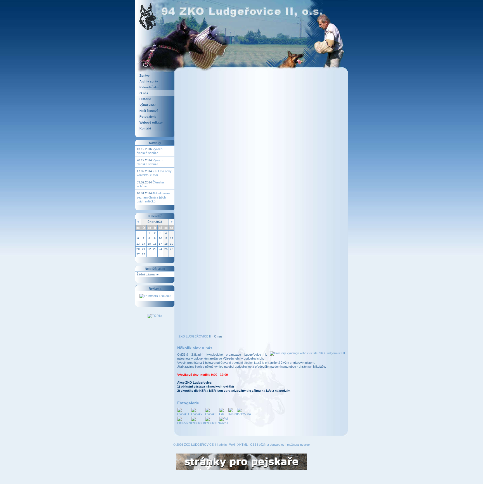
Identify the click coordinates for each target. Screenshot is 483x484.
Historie (145, 99)
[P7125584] (244, 411)
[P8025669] (184, 420)
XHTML (242, 444)
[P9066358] (198, 420)
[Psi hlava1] (223, 420)
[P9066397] (212, 420)
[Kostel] (232, 411)
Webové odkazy (151, 122)
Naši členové (148, 110)
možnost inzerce (298, 444)
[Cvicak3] (212, 411)
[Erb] (223, 411)
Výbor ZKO (147, 105)
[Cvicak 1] (184, 411)
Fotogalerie (147, 116)
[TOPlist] (155, 315)
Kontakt (145, 128)
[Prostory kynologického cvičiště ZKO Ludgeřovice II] (307, 353)
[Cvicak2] (198, 411)
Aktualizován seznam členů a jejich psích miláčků (153, 197)
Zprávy (144, 75)
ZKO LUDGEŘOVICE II (195, 336)
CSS (253, 444)
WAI (232, 444)
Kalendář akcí (149, 87)
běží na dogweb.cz (272, 444)
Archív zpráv (148, 81)
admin (223, 444)
